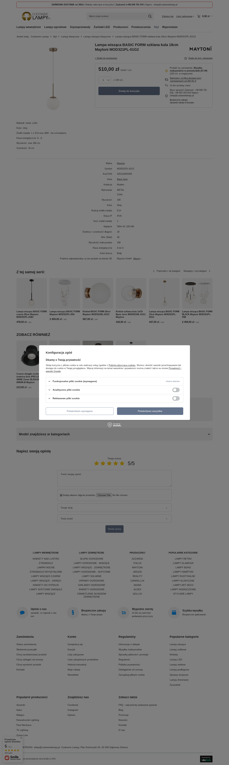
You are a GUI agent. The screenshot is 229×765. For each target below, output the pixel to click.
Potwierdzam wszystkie (150, 411)
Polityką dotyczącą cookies (122, 365)
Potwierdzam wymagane (80, 411)
